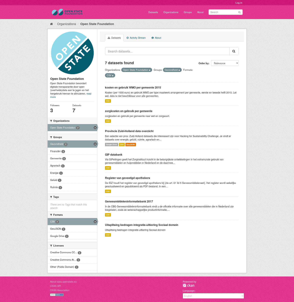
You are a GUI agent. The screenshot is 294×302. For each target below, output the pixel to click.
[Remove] (149, 70)
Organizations (170, 12)
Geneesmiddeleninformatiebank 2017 (129, 201)
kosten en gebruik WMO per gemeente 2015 (133, 87)
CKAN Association (59, 290)
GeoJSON (130, 144)
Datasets (153, 12)
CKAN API (55, 286)
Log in (238, 2)
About (200, 12)
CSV (108, 101)
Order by (204, 63)
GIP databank (113, 154)
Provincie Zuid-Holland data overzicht (129, 131)
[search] (234, 51)
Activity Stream (137, 37)
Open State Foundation (97, 24)
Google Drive (111, 144)
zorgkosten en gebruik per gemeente (128, 111)
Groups (188, 12)
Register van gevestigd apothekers (127, 178)
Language (188, 290)
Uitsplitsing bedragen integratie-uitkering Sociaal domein (141, 225)
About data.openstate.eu (63, 281)
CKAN (188, 285)
